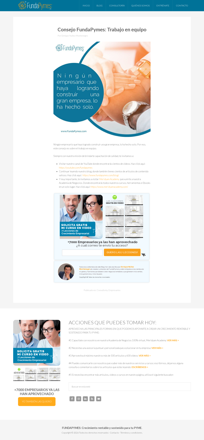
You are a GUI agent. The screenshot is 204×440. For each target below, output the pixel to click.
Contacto (114, 432)
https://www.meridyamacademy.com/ (109, 186)
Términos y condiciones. (131, 432)
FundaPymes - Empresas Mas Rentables (35, 5)
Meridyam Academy (109, 179)
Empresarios (114, 290)
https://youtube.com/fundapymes (75, 167)
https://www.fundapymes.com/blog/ (101, 175)
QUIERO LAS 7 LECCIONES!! (122, 252)
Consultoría (102, 290)
